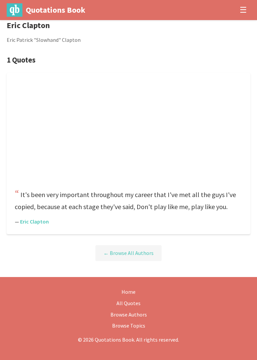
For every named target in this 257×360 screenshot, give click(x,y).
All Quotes (128, 303)
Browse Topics (128, 325)
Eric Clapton (34, 221)
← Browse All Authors (128, 253)
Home (128, 291)
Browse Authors (128, 314)
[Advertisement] (128, 133)
